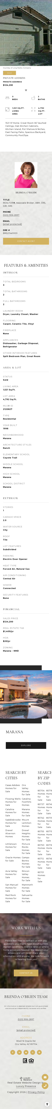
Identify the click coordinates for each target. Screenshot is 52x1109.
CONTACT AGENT (26, 241)
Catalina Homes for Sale (11, 812)
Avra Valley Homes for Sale (11, 874)
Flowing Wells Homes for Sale (13, 802)
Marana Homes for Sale (26, 812)
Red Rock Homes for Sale (11, 898)
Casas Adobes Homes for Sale (12, 788)
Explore (26, 745)
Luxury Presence (26, 1086)
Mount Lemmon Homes (26, 823)
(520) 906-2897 (11, 215)
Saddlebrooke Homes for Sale (13, 823)
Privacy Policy (36, 1092)
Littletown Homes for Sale (11, 847)
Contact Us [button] (26, 973)
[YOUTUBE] (26, 1052)
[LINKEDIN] (19, 1052)
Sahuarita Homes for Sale (27, 898)
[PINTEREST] (39, 1052)
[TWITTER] (32, 1052)
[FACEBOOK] (12, 1052)
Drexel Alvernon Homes (10, 833)
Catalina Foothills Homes (26, 802)
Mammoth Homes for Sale (27, 888)
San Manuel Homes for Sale (11, 888)
